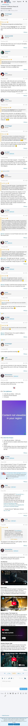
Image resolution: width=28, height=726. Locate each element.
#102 (26, 41)
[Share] (24, 19)
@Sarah (2, 234)
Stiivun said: (4, 22)
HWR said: (4, 527)
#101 (26, 19)
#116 (26, 380)
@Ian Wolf (3, 258)
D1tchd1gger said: (6, 107)
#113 (26, 322)
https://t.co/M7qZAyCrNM (10, 503)
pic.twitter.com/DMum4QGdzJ (11, 506)
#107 (26, 157)
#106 (26, 131)
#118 (26, 490)
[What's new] (23, 1)
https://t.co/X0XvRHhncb (10, 505)
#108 (26, 180)
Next (19, 673)
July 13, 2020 (7, 510)
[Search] (26, 1)
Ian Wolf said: (4, 183)
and (6, 171)
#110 (26, 246)
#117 (26, 462)
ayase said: (4, 218)
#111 (26, 273)
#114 (26, 349)
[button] (2, 678)
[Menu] (2, 1)
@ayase (3, 333)
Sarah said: (4, 275)
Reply (26, 32)
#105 (26, 104)
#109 (26, 215)
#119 (26, 524)
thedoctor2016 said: (6, 59)
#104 (26, 78)
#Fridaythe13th (20, 505)
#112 (26, 297)
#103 (26, 56)
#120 (26, 554)
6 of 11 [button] (14, 673)
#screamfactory (19, 494)
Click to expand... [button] (14, 539)
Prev (9, 673)
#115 (26, 363)
